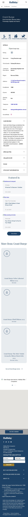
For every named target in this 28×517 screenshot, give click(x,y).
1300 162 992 (14, 104)
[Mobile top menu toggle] (3, 3)
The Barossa (7, 6)
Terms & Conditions (15, 513)
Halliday (14, 2)
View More (14, 233)
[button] (14, 408)
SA (1, 6)
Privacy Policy (6, 513)
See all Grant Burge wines (13, 369)
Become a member (14, 431)
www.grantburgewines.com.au (18, 109)
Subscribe (8, 464)
